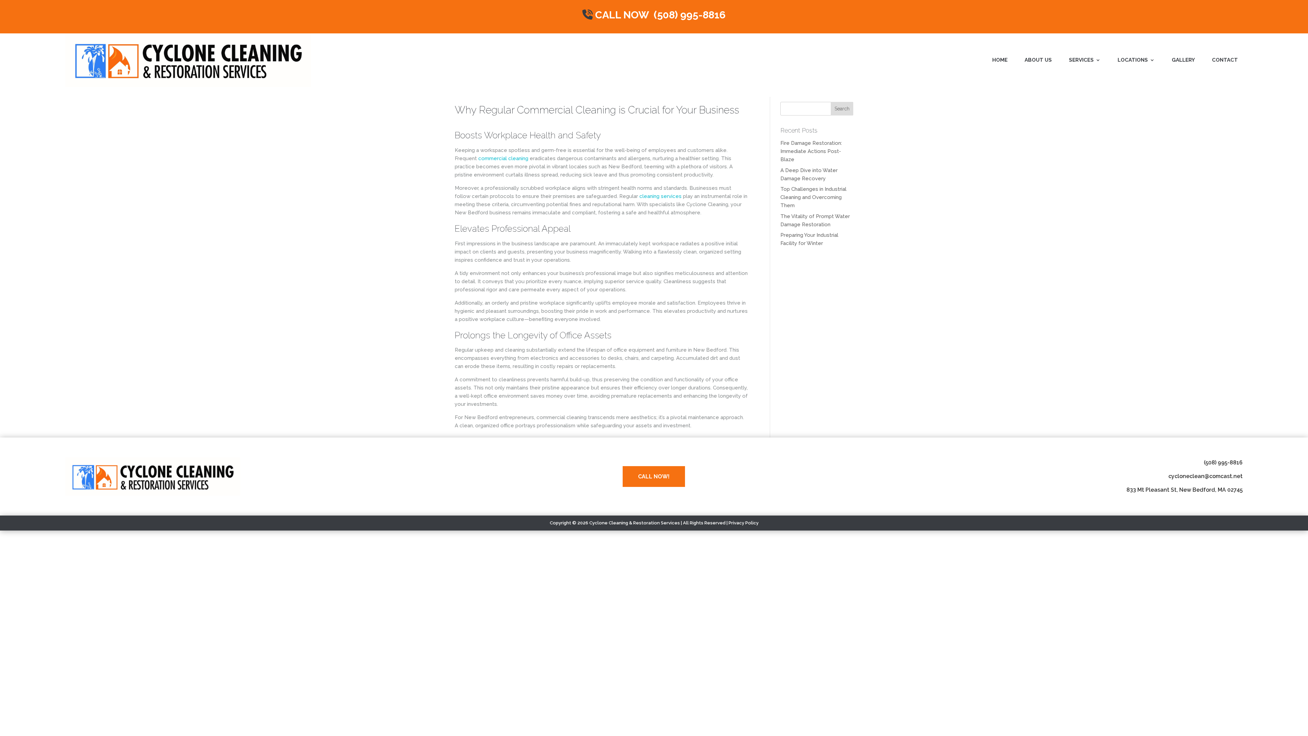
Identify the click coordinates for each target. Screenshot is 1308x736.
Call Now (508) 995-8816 (659, 15)
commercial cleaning (503, 158)
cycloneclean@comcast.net (1205, 476)
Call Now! (654, 476)
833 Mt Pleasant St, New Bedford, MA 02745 (1184, 490)
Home (1000, 60)
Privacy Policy (744, 522)
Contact (1225, 60)
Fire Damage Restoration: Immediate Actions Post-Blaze (811, 151)
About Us (1038, 60)
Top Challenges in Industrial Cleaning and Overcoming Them (813, 197)
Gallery (1183, 60)
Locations (1133, 60)
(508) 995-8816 (1223, 462)
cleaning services (660, 196)
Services (1081, 60)
